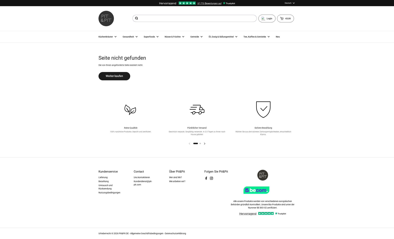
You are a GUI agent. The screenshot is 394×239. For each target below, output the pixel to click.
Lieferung (103, 177)
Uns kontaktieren (142, 177)
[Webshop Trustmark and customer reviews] (262, 195)
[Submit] (136, 18)
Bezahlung (103, 181)
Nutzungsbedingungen (109, 192)
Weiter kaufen (114, 76)
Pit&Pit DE (124, 233)
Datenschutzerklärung (175, 233)
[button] (285, 18)
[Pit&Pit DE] (106, 18)
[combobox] (195, 18)
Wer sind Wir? (175, 177)
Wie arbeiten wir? (177, 181)
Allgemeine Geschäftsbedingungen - (147, 233)
